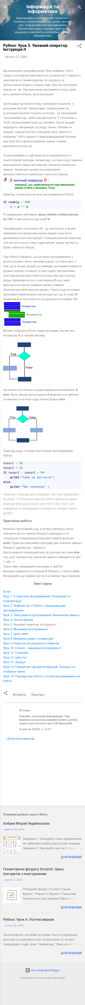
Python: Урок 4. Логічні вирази (28, 919)
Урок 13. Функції (14, 662)
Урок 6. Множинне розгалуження (25, 629)
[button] (79, 47)
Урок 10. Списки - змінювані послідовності (32, 648)
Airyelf (62, 978)
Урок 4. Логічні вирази (18, 620)
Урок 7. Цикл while (15, 634)
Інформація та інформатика (42, 9)
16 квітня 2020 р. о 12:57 (35, 729)
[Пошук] (79, 8)
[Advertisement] (42, 771)
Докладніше (71, 857)
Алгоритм (19, 694)
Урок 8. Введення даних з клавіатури (28, 638)
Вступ (7, 591)
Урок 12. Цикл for (15, 657)
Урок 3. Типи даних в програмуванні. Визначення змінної (41, 615)
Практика (37, 694)
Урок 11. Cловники (15, 653)
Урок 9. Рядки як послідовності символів (31, 643)
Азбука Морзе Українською (26, 823)
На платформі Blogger (45, 970)
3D (20, 710)
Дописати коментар (20, 738)
